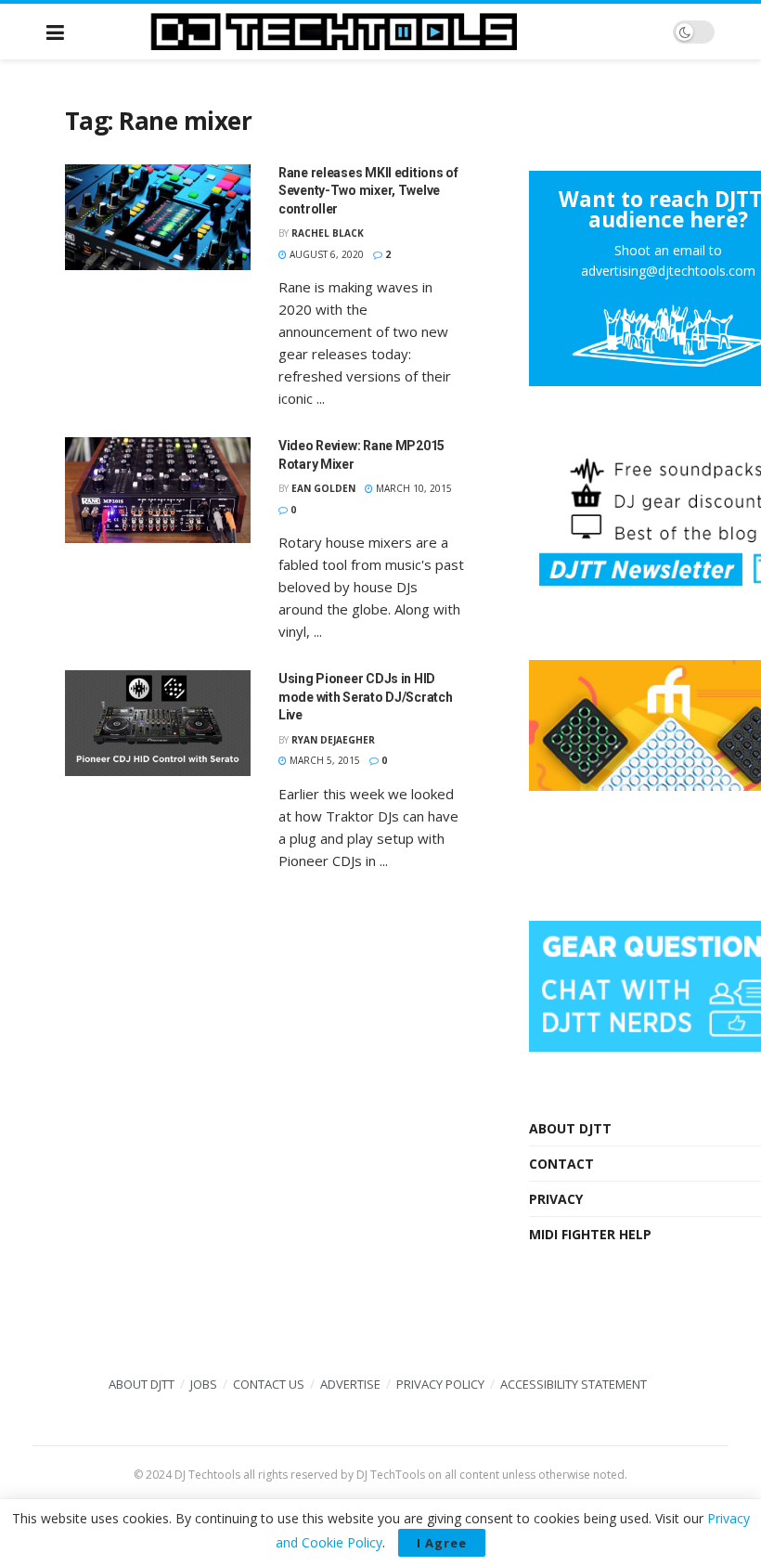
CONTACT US (268, 1384)
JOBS (203, 1384)
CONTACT (561, 1163)
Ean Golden (323, 488)
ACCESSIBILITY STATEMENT (573, 1384)
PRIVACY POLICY (440, 1384)
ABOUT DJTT (570, 1128)
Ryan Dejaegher (333, 739)
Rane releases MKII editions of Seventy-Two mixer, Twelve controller (368, 190)
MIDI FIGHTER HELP (590, 1234)
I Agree (442, 1542)
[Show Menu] (55, 31)
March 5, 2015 (323, 760)
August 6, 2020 (325, 254)
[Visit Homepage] (369, 31)
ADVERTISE (350, 1384)
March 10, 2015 (412, 488)
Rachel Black (327, 232)
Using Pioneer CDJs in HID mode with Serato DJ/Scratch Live (365, 696)
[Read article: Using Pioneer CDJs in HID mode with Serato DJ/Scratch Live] (158, 723)
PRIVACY (556, 1199)
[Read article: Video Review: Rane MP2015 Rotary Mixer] (158, 490)
